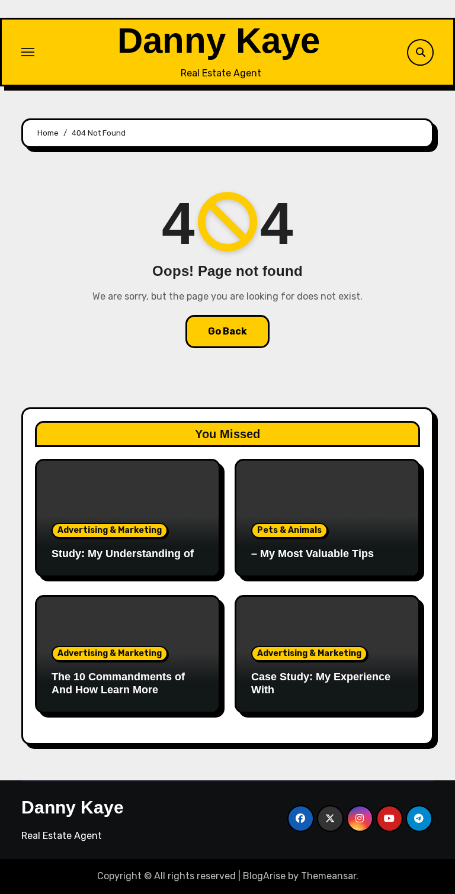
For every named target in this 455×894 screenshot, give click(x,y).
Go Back (227, 331)
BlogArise (264, 876)
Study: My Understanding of (123, 553)
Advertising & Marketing (109, 530)
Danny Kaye (218, 40)
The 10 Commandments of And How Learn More (118, 683)
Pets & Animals (289, 530)
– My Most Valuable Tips (312, 553)
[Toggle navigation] (27, 52)
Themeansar (328, 876)
